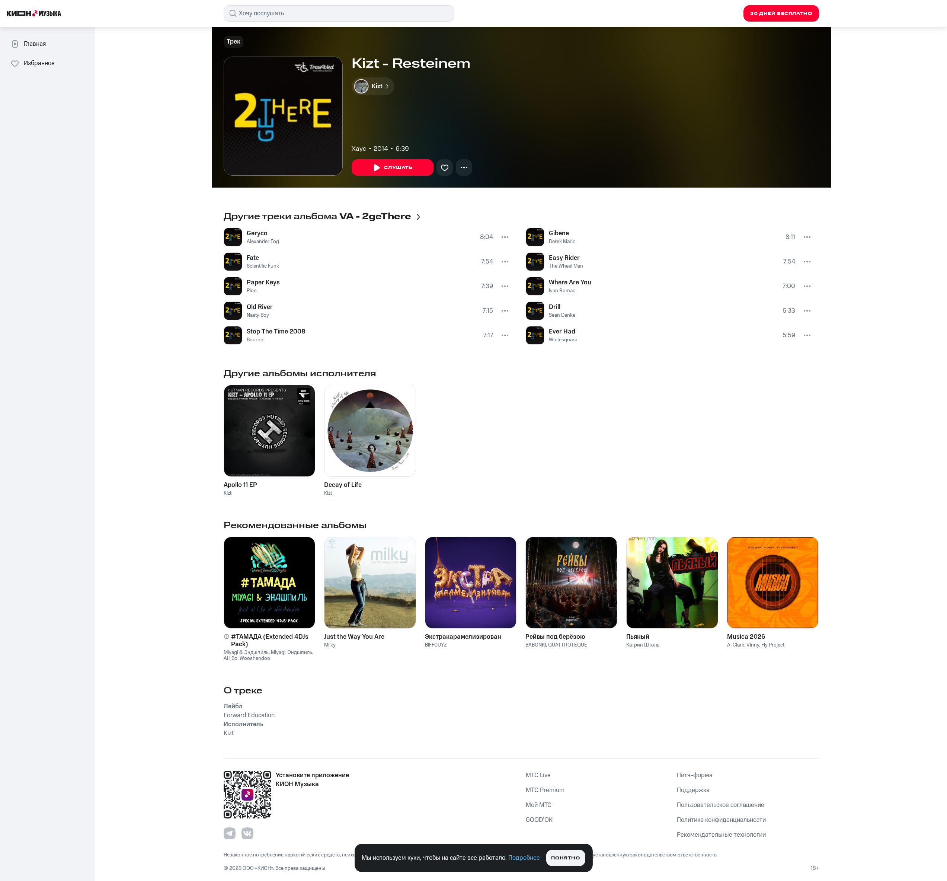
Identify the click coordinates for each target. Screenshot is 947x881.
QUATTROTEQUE (567, 645)
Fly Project (772, 645)
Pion (252, 290)
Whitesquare (563, 340)
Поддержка (693, 790)
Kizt (227, 493)
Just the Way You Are (354, 637)
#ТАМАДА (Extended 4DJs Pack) (269, 640)
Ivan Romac (562, 290)
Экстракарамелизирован (463, 637)
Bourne (255, 340)
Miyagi (278, 652)
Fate (253, 257)
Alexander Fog (263, 241)
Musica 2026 (746, 637)
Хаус (359, 148)
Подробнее (524, 857)
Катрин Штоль (642, 645)
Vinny (752, 645)
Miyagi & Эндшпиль (246, 652)
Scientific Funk (263, 266)
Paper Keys (263, 282)
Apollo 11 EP (240, 485)
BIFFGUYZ (436, 645)
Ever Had (562, 331)
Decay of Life (343, 485)
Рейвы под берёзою (555, 637)
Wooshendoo (255, 658)
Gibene (559, 233)
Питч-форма (695, 775)
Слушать (398, 168)
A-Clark (735, 645)
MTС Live (538, 775)
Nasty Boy (258, 315)
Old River (260, 307)
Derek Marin (562, 241)
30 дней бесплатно (781, 13)
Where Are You (570, 282)
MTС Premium (545, 790)
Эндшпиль (300, 652)
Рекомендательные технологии (721, 834)
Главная (35, 43)
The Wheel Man (566, 266)
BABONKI (535, 645)
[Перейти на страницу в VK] (247, 833)
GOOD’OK (539, 819)
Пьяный (637, 637)
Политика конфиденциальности (721, 819)
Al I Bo (230, 658)
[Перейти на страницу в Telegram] (230, 833)
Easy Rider (564, 257)
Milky (330, 645)
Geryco (257, 233)
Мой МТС (538, 805)
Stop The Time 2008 (276, 331)
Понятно (565, 858)
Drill (554, 307)
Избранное (39, 63)
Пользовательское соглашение (720, 805)
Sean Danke (562, 315)
